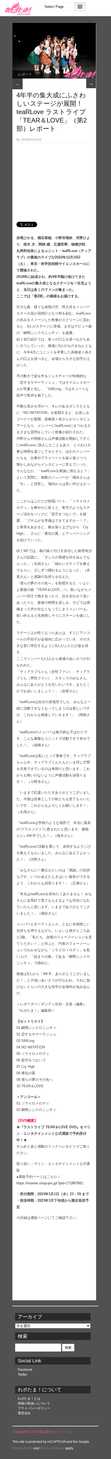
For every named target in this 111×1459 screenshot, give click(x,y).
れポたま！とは (29, 1398)
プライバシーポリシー (34, 1408)
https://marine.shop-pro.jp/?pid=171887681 (49, 1183)
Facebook (25, 1370)
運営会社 (24, 1413)
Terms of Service (52, 1448)
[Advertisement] (54, 179)
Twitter (22, 1374)
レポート (25, 74)
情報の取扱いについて (34, 1403)
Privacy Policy (22, 1448)
